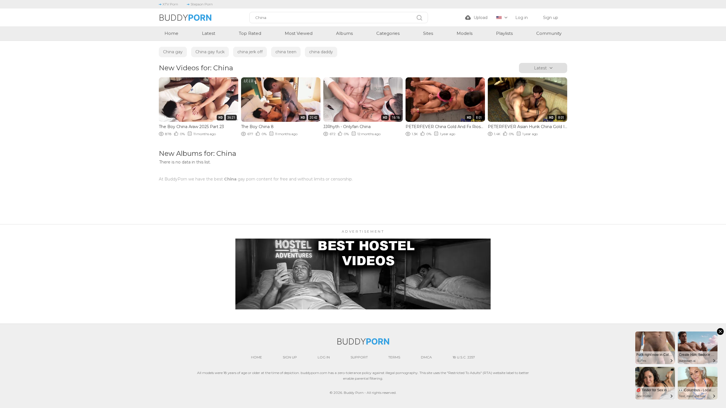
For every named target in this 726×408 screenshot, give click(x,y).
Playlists (504, 33)
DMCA (426, 357)
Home (171, 33)
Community (549, 33)
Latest (208, 33)
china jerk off (250, 51)
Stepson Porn (202, 4)
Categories (388, 33)
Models (464, 33)
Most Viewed (299, 33)
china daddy (321, 51)
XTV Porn (170, 4)
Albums (344, 33)
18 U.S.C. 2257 (464, 357)
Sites (428, 33)
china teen (285, 51)
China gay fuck (210, 51)
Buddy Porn (354, 392)
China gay (173, 51)
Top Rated (250, 33)
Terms (394, 357)
